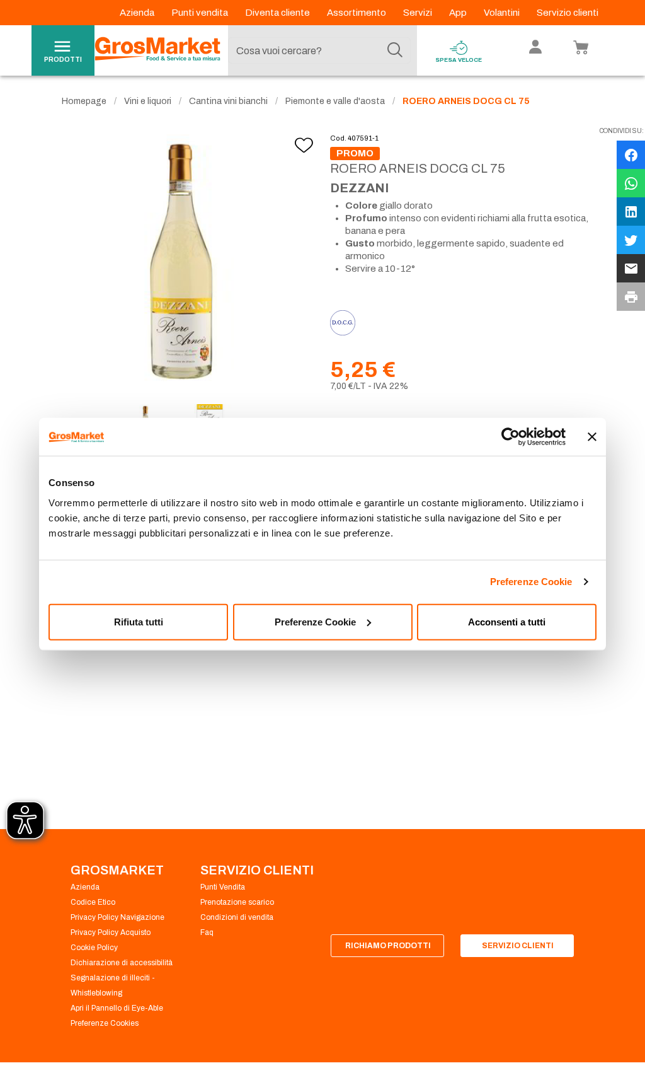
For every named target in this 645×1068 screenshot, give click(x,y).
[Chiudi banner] (592, 436)
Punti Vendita (222, 887)
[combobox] (319, 50)
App (459, 13)
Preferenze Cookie (531, 581)
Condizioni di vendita (236, 917)
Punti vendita (200, 13)
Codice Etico (93, 902)
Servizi (418, 13)
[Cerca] (394, 50)
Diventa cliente (278, 13)
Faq (207, 932)
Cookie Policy (94, 947)
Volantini (503, 13)
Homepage (84, 101)
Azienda (138, 13)
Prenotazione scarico (237, 902)
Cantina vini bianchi (228, 101)
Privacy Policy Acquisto (111, 932)
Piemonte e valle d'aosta (335, 101)
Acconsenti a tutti (506, 621)
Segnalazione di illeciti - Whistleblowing (113, 985)
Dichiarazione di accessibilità (122, 962)
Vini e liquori (147, 101)
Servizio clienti (567, 13)
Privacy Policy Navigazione (117, 917)
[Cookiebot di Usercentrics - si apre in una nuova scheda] (510, 436)
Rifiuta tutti (138, 621)
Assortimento (357, 13)
